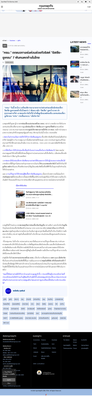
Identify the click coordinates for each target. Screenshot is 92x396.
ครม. (22, 299)
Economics (36, 340)
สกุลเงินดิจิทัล (16, 304)
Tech (34, 344)
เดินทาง (16, 299)
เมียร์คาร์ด (63, 318)
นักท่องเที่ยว (36, 299)
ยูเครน (50, 309)
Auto (53, 344)
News (42, 352)
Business (12, 40)
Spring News (85, 345)
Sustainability (45, 344)
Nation (75, 345)
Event (35, 356)
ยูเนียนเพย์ (55, 318)
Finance (43, 340)
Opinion (54, 352)
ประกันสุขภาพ (15, 309)
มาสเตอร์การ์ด (59, 299)
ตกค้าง (62, 304)
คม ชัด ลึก (84, 340)
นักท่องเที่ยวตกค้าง (44, 318)
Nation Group (75, 341)
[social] (78, 2)
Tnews (75, 348)
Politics (54, 348)
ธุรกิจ (19, 40)
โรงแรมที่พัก (6, 304)
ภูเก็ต (4, 299)
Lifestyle (35, 352)
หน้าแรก (5, 40)
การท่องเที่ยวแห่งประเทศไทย (17, 313)
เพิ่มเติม (5, 376)
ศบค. (37, 313)
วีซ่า (56, 304)
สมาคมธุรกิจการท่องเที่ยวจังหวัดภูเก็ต (52, 313)
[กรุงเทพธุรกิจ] (46, 7)
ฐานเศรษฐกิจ (84, 348)
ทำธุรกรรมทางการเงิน (60, 309)
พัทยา (38, 304)
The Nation (66, 340)
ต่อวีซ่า (23, 309)
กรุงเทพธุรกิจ (66, 345)
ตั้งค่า (9, 383)
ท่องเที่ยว (50, 299)
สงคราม (50, 304)
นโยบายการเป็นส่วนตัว (45, 357)
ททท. (32, 304)
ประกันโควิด (30, 313)
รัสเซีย (44, 304)
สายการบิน (25, 304)
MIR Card (6, 323)
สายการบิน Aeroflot (30, 318)
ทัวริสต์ (5, 313)
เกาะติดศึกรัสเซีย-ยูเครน (16, 318)
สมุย (44, 299)
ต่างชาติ (29, 299)
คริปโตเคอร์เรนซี (41, 309)
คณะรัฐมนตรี (30, 309)
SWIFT (5, 318)
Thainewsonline (67, 348)
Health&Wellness (46, 348)
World (35, 348)
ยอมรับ (9, 380)
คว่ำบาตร (5, 309)
